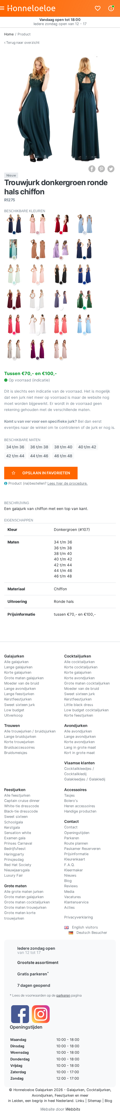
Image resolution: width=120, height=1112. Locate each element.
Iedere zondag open (36, 948)
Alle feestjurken (17, 795)
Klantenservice (76, 902)
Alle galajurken (16, 662)
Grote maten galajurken (24, 678)
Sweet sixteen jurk (19, 705)
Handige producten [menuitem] (80, 811)
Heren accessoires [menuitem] (79, 806)
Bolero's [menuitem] (71, 801)
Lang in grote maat (80, 747)
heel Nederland (60, 1101)
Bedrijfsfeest (15, 849)
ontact (72, 827)
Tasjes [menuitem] (69, 795)
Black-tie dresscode (21, 811)
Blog (68, 881)
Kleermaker (73, 870)
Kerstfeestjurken (18, 699)
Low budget (14, 710)
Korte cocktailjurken (80, 667)
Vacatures (72, 897)
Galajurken (75, 1090)
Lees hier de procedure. (67, 483)
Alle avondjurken (78, 731)
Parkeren (71, 838)
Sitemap (94, 1101)
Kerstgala (12, 827)
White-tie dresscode (21, 806)
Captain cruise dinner (22, 801)
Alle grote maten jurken (23, 891)
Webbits (72, 1109)
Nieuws (70, 875)
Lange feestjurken (19, 694)
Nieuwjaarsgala (17, 870)
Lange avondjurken (20, 688)
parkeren (63, 995)
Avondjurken (42, 1095)
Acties (69, 907)
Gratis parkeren (33, 973)
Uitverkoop (13, 715)
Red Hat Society (17, 865)
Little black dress (78, 705)
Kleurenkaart (74, 859)
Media (69, 891)
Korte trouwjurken (19, 742)
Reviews (71, 886)
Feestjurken (64, 1095)
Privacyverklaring (78, 917)
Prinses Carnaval (18, 843)
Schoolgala (13, 822)
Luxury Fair (13, 875)
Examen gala (14, 838)
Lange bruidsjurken (20, 736)
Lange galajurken (18, 667)
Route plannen (76, 843)
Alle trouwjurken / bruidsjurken (30, 731)
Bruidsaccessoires (19, 747)
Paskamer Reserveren (82, 849)
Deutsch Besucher (90, 932)
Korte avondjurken (79, 678)
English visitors (83, 927)
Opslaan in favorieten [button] (46, 473)
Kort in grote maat (79, 753)
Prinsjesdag (14, 859)
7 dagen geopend (33, 985)
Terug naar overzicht (22, 42)
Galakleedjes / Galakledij (84, 779)
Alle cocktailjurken (79, 662)
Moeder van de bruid (21, 683)
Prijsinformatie (76, 854)
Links (80, 1101)
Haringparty (14, 854)
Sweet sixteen (16, 816)
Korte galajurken (17, 672)
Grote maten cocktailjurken (87, 683)
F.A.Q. (69, 865)
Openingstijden (76, 833)
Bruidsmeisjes (15, 753)
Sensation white (17, 833)
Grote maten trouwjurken (25, 907)
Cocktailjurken (98, 1090)
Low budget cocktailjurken (86, 710)
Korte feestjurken (78, 715)
